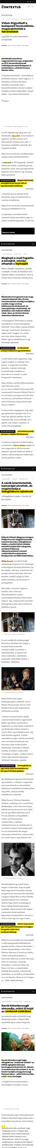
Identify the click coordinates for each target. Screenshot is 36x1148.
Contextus (4, 45)
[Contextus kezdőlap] (11, 6)
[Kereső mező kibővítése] (29, 6)
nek (7, 162)
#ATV (3, 19)
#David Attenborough (7, 1001)
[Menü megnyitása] (33, 6)
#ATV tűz (8, 19)
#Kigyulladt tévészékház (26, 19)
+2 (33, 1001)
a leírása (19, 445)
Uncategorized (6, 15)
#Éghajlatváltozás (18, 1001)
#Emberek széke (27, 1001)
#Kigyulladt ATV (15, 19)
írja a (16, 135)
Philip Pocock (7, 561)
